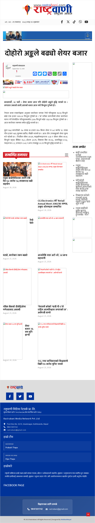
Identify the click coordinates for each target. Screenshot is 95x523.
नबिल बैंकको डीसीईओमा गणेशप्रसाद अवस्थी (14, 308)
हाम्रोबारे (8, 466)
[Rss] (86, 22)
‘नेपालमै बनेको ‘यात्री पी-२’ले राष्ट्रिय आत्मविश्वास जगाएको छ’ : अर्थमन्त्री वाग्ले (53, 310)
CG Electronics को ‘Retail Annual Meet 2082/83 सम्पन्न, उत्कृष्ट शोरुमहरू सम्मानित (53, 204)
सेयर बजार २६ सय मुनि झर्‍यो (29, 330)
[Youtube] (30, 396)
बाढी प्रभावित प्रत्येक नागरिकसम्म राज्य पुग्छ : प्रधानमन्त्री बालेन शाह (83, 156)
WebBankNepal (66, 519)
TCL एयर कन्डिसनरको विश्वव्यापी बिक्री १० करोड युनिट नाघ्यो (53, 362)
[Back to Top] (88, 514)
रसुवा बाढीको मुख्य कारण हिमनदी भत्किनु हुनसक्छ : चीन (82, 211)
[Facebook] (62, 22)
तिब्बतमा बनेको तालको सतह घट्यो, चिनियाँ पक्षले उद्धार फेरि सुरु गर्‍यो (83, 199)
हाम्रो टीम (8, 437)
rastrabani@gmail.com (16, 430)
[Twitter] (68, 22)
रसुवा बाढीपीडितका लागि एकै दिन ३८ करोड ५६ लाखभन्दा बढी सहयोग (18, 181)
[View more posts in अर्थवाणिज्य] (66, 155)
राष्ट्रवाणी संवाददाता (18, 65)
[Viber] (80, 22)
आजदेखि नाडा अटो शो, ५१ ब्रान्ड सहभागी (52, 256)
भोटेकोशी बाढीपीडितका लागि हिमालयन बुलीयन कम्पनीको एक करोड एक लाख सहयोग (83, 185)
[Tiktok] (74, 22)
